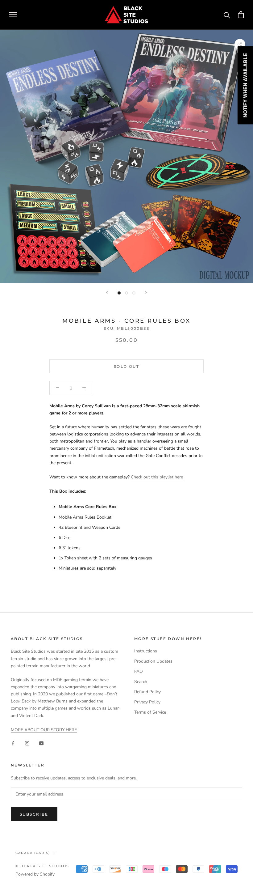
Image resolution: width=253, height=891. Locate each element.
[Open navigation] (13, 14)
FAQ (138, 671)
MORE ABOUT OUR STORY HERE (44, 730)
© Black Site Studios (42, 866)
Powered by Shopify (35, 874)
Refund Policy (147, 692)
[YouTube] (41, 743)
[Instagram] (27, 743)
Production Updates (153, 661)
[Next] (146, 292)
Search (140, 682)
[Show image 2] (126, 293)
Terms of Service (150, 712)
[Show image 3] (133, 293)
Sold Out (126, 366)
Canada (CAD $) (32, 853)
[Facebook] (13, 743)
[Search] (227, 14)
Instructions (145, 651)
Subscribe (34, 814)
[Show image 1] (119, 293)
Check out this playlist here (157, 477)
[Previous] (107, 292)
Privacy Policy (147, 702)
